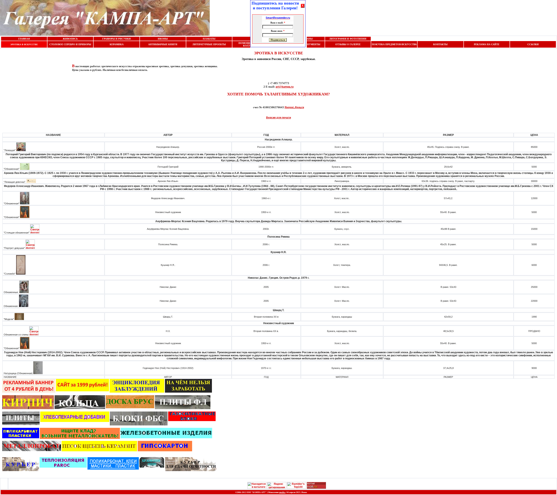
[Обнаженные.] (24, 292)
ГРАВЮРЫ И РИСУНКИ (116, 38)
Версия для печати (278, 117)
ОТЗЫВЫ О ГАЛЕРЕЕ (348, 44)
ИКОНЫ (163, 38)
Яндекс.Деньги (294, 107)
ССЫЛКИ (533, 44)
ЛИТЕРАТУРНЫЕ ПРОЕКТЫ (209, 44)
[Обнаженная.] (23, 306)
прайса (282, 492)
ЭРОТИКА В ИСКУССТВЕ (24, 44)
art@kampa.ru (285, 86)
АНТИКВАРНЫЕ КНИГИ (162, 44)
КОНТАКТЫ (440, 44)
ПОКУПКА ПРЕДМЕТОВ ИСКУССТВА (394, 44)
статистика (314, 492)
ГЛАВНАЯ (24, 38)
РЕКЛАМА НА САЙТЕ (486, 44)
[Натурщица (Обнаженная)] (38, 373)
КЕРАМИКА (117, 44)
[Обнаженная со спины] (34, 334)
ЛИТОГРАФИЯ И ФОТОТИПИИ (347, 38)
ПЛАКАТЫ (209, 38)
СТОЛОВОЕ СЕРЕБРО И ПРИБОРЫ (70, 44)
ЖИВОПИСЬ (70, 38)
